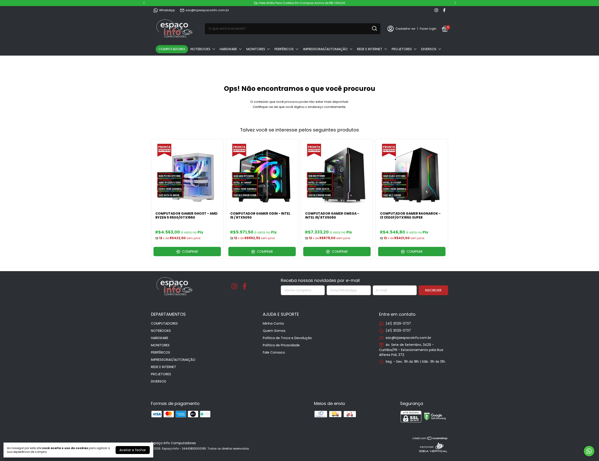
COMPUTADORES (171, 49)
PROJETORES (402, 49)
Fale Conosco (274, 352)
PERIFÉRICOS (284, 49)
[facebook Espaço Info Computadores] (444, 10)
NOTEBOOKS (200, 49)
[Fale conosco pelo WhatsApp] (589, 451)
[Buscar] (374, 28)
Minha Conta (273, 323)
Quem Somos (274, 330)
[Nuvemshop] (430, 439)
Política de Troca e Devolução (287, 338)
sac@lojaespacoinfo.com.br (207, 10)
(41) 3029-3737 (398, 323)
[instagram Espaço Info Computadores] (436, 10)
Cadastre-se (405, 28)
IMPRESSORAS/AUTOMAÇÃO (325, 49)
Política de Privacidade (281, 345)
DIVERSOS (428, 49)
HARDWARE (228, 49)
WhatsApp (167, 10)
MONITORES (255, 49)
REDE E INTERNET (369, 49)
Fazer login (428, 28)
